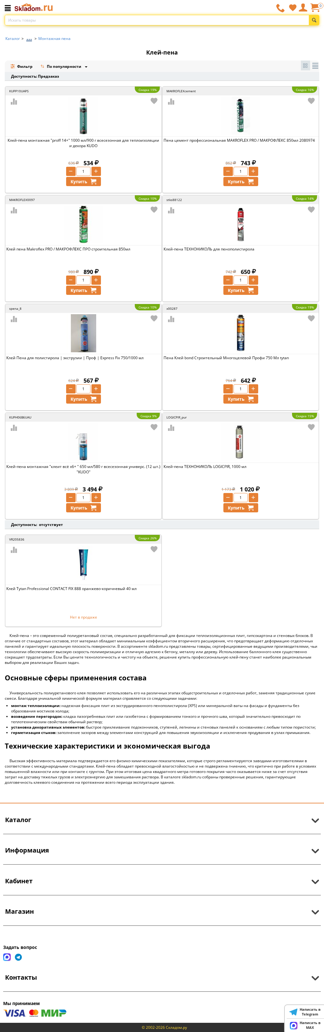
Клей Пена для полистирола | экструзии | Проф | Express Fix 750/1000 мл (75, 357)
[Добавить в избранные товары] (154, 101)
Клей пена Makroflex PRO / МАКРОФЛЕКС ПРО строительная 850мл (68, 249)
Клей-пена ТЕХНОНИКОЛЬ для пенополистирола (209, 249)
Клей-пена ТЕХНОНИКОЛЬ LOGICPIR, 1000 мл (205, 466)
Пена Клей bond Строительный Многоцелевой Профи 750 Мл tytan (226, 357)
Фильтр (24, 66)
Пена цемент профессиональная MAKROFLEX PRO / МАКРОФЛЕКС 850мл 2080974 (239, 140)
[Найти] (314, 20)
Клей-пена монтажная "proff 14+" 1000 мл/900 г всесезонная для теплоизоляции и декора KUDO (83, 143)
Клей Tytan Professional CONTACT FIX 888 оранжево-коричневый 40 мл (71, 588)
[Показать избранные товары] (292, 7)
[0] (314, 10)
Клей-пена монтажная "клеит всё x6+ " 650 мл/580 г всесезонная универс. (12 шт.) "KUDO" (83, 469)
